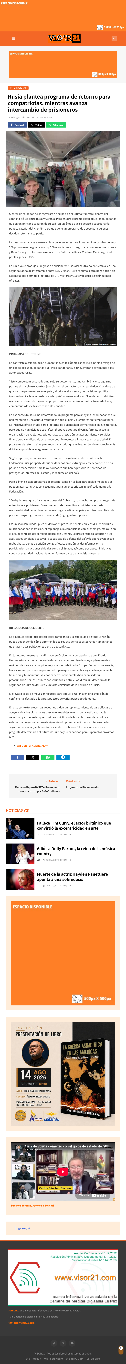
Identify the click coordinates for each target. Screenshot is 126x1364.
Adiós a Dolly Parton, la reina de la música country (76, 851)
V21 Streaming (75, 1359)
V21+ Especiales (53, 1359)
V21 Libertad (33, 1359)
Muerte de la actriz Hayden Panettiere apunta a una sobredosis (72, 876)
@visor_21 (24, 1228)
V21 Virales (93, 1359)
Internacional (18, 87)
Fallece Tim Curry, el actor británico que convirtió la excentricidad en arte (74, 825)
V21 (38, 834)
